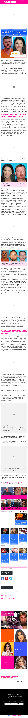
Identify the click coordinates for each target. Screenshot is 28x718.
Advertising (15, 694)
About (9, 694)
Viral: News (11, 595)
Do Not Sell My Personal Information (14, 704)
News (9, 682)
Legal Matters (5, 592)
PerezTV (16, 682)
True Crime (15, 592)
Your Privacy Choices (15, 715)
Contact (10, 698)
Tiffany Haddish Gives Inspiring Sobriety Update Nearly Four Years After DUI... (7, 497)
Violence (4, 595)
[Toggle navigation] (22, 1)
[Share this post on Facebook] (2, 578)
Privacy (10, 696)
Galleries (23, 682)
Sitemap (20, 696)
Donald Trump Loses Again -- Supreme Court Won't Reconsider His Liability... (7, 508)
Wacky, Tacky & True (8, 598)
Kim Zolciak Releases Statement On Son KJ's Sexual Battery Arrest (20, 496)
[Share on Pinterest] (6, 578)
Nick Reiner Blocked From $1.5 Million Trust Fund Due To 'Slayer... (20, 508)
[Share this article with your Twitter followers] (10, 578)
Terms (15, 696)
